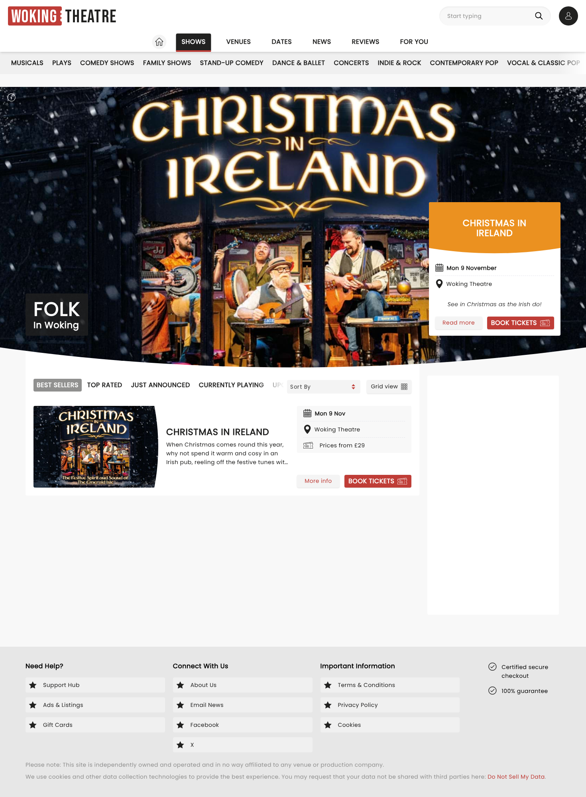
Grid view (384, 386)
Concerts (351, 62)
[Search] (540, 16)
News (322, 41)
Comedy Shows (107, 62)
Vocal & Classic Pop (543, 62)
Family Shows (167, 62)
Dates (281, 41)
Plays (61, 62)
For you (414, 41)
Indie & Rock (399, 62)
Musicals (27, 62)
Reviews (366, 41)
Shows (193, 41)
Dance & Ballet (298, 62)
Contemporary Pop (464, 62)
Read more (458, 323)
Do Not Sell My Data (516, 777)
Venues (238, 41)
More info (318, 481)
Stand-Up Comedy (232, 62)
